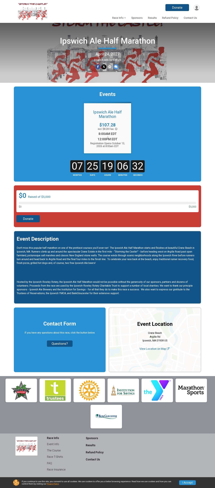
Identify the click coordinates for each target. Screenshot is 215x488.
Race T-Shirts (55, 456)
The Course (54, 450)
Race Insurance (56, 469)
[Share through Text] (116, 66)
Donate (177, 7)
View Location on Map (153, 348)
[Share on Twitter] (103, 66)
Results (152, 17)
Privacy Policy (53, 484)
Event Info (53, 444)
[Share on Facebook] (97, 66)
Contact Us (190, 17)
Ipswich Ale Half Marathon (107, 41)
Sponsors (137, 17)
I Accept (187, 482)
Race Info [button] (118, 17)
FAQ (49, 463)
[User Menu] (197, 8)
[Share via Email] (109, 66)
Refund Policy (170, 17)
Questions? (60, 344)
